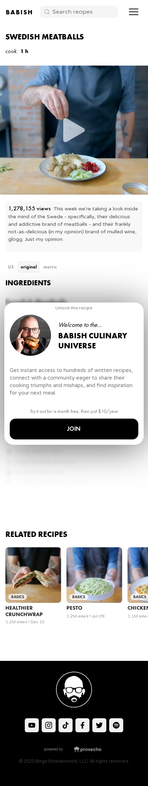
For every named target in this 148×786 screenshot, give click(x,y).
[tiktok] (32, 725)
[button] (133, 11)
